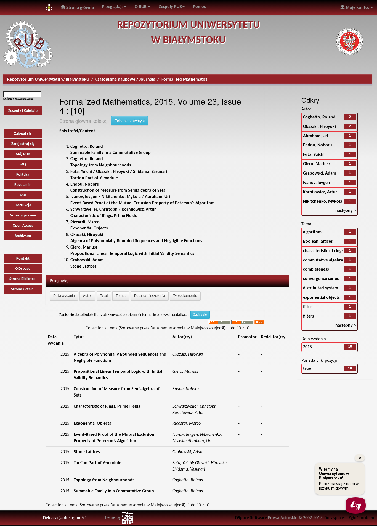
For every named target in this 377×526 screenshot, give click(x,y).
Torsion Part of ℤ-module (97, 463)
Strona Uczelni (22, 289)
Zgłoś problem (362, 518)
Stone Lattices (87, 452)
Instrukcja (23, 205)
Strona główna (79, 8)
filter (307, 307)
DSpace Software (251, 518)
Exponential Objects (92, 423)
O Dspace (22, 269)
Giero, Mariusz (316, 164)
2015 (307, 347)
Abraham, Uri (315, 136)
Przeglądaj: (113, 7)
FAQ (23, 164)
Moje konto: (357, 8)
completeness (316, 269)
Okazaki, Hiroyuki (319, 127)
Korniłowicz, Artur (320, 192)
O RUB (141, 7)
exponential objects (321, 297)
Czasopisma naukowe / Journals (125, 79)
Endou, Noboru (317, 145)
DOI (23, 195)
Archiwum (23, 236)
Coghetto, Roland (319, 117)
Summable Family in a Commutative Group (114, 491)
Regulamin (22, 185)
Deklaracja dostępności (64, 518)
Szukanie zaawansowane (18, 99)
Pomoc (199, 7)
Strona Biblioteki (22, 279)
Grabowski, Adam (319, 173)
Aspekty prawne (23, 215)
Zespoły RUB (170, 7)
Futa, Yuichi (314, 154)
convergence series (321, 279)
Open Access (23, 226)
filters (308, 316)
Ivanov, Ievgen (316, 183)
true (307, 368)
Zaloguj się (22, 134)
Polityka (22, 174)
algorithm (312, 232)
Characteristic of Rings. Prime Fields (107, 406)
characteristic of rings (323, 251)
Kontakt (23, 258)
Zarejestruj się (22, 144)
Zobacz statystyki (130, 120)
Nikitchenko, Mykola (322, 201)
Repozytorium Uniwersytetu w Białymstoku (48, 79)
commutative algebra (323, 260)
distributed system (320, 288)
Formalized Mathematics (184, 79)
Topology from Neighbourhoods (104, 480)
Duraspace (334, 518)
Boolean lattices (318, 241)
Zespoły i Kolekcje (23, 111)
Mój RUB (23, 154)
